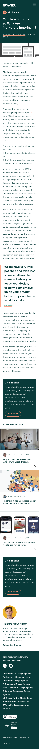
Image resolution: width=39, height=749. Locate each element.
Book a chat (12, 414)
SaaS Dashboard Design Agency (18, 688)
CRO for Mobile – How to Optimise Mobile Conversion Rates (19, 544)
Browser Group (10, 738)
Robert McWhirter (14, 35)
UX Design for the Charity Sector (18, 698)
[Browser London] (9, 5)
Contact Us (24, 738)
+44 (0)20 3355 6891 (12, 661)
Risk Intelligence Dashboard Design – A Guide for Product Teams (19, 502)
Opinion (17, 645)
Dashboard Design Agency (15, 681)
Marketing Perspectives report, (17, 113)
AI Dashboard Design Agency (16, 684)
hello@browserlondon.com (15, 657)
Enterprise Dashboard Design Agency (16, 693)
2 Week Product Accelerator (16, 702)
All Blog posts (14, 12)
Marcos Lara (8, 305)
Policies (6, 743)
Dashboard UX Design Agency (17, 674)
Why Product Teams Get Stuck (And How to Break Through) (17, 461)
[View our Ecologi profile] (10, 725)
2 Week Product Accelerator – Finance (17, 707)
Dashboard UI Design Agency (16, 677)
